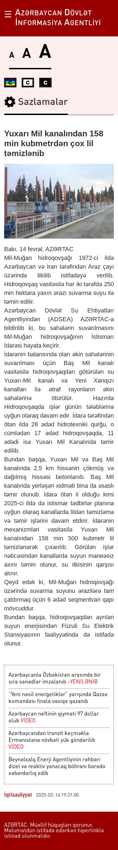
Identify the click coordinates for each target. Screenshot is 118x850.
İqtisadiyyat (18, 795)
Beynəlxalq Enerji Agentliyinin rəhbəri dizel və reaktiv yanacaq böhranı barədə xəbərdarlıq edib (57, 766)
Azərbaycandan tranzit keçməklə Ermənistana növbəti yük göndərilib (52, 740)
